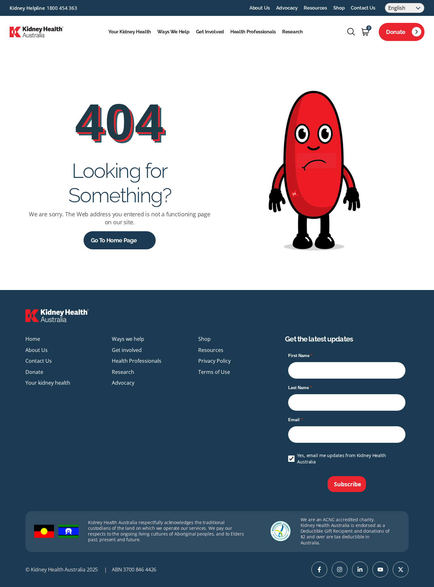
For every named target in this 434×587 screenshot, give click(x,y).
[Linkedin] (360, 569)
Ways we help (173, 32)
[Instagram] (340, 569)
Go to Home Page (114, 240)
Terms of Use (214, 371)
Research (292, 32)
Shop (338, 8)
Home (32, 338)
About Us (259, 8)
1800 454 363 (62, 8)
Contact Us (363, 8)
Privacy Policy (214, 360)
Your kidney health (129, 32)
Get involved (210, 32)
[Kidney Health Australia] (37, 31)
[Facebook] (319, 569)
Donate (395, 32)
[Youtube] (380, 569)
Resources (315, 8)
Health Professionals (253, 32)
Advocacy (287, 8)
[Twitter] (401, 569)
